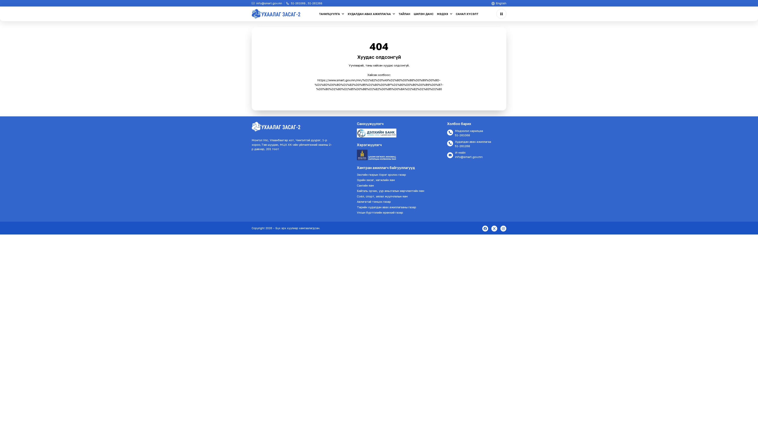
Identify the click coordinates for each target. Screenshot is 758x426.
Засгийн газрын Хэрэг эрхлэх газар (381, 174)
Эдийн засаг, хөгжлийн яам (376, 180)
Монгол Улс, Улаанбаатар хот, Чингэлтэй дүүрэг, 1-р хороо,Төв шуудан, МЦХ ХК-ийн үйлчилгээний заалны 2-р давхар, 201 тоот (292, 144)
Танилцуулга (330, 14)
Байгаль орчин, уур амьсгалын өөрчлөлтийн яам (390, 190)
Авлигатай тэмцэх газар (374, 201)
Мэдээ (443, 14)
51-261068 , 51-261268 (306, 3)
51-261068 (462, 135)
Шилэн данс (423, 14)
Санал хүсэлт (467, 14)
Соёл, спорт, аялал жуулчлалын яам (382, 196)
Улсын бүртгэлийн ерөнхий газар (380, 212)
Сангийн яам (365, 185)
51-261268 (462, 146)
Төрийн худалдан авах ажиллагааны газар (386, 207)
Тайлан (404, 14)
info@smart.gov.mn (469, 157)
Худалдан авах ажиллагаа (370, 14)
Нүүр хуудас (379, 96)
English (500, 3)
